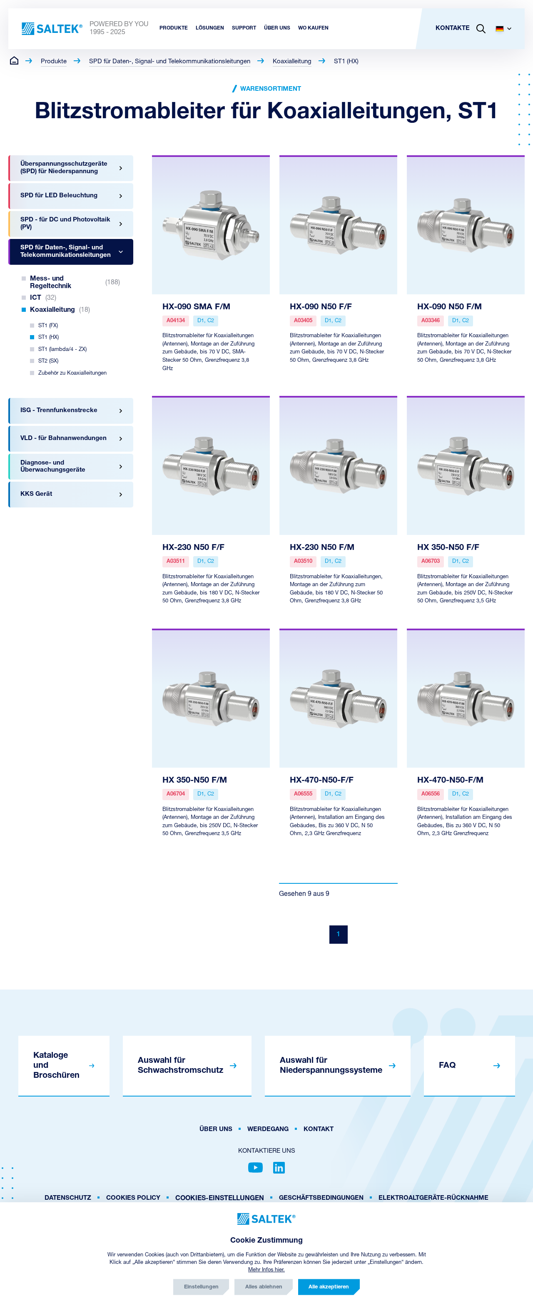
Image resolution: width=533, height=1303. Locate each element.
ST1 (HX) (346, 62)
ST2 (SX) (48, 361)
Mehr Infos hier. (266, 1270)
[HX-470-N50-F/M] (466, 698)
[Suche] (481, 28)
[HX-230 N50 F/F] (211, 465)
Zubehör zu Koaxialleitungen (72, 373)
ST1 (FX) (48, 325)
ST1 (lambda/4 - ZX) (62, 349)
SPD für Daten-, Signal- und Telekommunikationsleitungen (169, 62)
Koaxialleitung (292, 62)
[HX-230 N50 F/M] (338, 465)
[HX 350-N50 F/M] (211, 698)
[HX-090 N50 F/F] (338, 224)
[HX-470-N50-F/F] (338, 698)
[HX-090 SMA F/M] (211, 224)
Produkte (54, 62)
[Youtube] (255, 1168)
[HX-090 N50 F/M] (466, 224)
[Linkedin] (279, 1168)
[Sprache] (507, 28)
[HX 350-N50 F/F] (466, 465)
